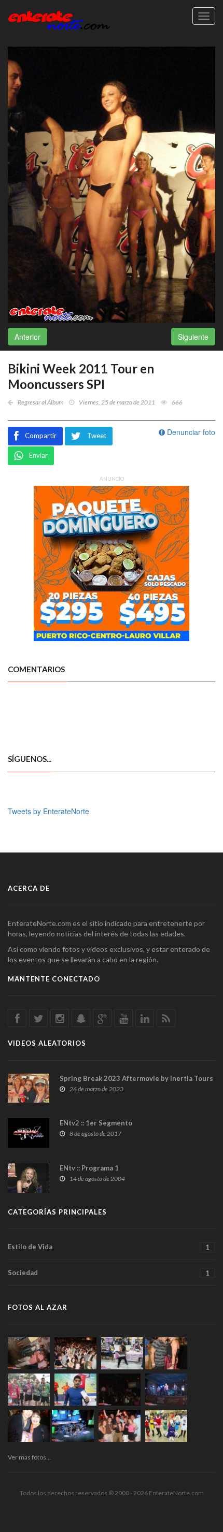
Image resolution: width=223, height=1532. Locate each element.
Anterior (27, 336)
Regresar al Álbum (40, 402)
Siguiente (193, 336)
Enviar (38, 455)
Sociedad (109, 1272)
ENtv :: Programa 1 (89, 1168)
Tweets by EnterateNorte (48, 811)
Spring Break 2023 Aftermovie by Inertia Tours (136, 1078)
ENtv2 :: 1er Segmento (96, 1123)
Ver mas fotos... (29, 1457)
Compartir (41, 435)
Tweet (96, 435)
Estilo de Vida (109, 1246)
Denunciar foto (190, 432)
